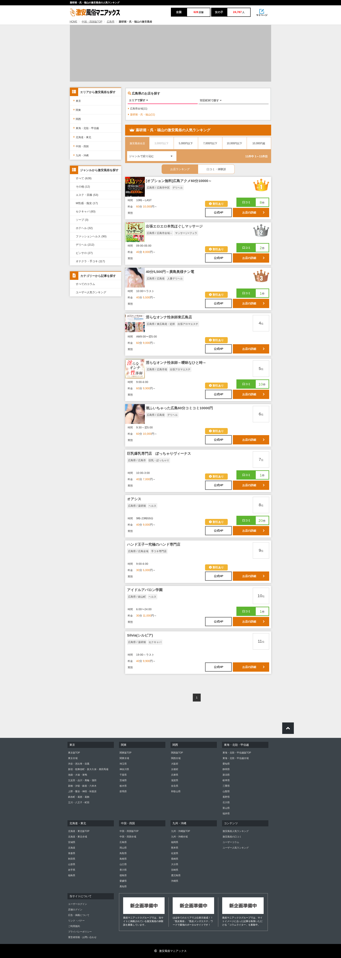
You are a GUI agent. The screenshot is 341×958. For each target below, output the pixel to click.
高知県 (123, 886)
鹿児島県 (176, 875)
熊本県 (174, 847)
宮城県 (71, 842)
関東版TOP (125, 752)
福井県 (226, 813)
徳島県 (123, 875)
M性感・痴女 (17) (87, 203)
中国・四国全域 (128, 836)
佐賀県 (174, 853)
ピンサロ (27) (84, 253)
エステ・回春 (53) (87, 194)
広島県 (110, 21)
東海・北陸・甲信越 (86, 128)
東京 (77, 100)
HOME (73, 21)
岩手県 (71, 869)
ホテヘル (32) (84, 228)
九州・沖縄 (81, 155)
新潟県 (226, 774)
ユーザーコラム (231, 842)
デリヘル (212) (85, 244)
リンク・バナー (76, 920)
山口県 (123, 864)
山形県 (71, 864)
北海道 (71, 847)
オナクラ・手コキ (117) (90, 261)
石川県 (226, 802)
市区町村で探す (210, 100)
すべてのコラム (85, 284)
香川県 (123, 869)
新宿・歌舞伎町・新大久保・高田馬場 (88, 769)
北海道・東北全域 (77, 836)
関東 (77, 109)
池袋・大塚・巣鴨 (77, 774)
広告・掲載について (78, 915)
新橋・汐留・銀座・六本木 (82, 786)
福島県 (71, 875)
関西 (77, 119)
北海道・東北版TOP (78, 831)
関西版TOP (177, 752)
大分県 (174, 864)
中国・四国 (81, 146)
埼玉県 (123, 763)
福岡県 (174, 842)
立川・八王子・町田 (78, 802)
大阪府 (174, 763)
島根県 (123, 858)
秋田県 (71, 858)
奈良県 (174, 786)
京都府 (174, 769)
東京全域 (73, 758)
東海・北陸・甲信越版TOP (237, 752)
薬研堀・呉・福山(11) (142, 114)
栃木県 (123, 786)
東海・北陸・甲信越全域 (236, 758)
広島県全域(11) (138, 108)
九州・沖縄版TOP (180, 831)
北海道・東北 (82, 137)
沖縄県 (174, 881)
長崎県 (174, 858)
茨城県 (123, 780)
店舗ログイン (75, 909)
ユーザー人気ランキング (91, 292)
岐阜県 (226, 780)
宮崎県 (174, 869)
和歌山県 (176, 791)
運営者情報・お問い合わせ (82, 937)
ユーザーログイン (77, 904)
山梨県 (226, 791)
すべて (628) (84, 178)
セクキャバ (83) (86, 211)
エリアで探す (137, 100)
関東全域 (124, 758)
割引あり (218, 203)
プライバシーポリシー (80, 931)
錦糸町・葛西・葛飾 (78, 797)
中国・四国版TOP (92, 21)
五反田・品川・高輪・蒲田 (82, 780)
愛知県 (226, 763)
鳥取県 (123, 853)
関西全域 (176, 758)
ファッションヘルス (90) (91, 236)
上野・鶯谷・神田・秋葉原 (82, 791)
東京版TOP (74, 752)
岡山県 (123, 847)
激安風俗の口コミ (232, 836)
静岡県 (226, 769)
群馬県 (123, 791)
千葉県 (123, 774)
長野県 (226, 797)
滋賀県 (174, 780)
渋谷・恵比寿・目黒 (78, 763)
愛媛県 (123, 881)
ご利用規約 (74, 926)
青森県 (71, 853)
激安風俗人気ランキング (236, 831)
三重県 (226, 786)
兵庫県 (174, 774)
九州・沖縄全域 (179, 836)
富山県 (226, 808)
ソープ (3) (82, 219)
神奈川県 (124, 769)
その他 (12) (83, 186)
